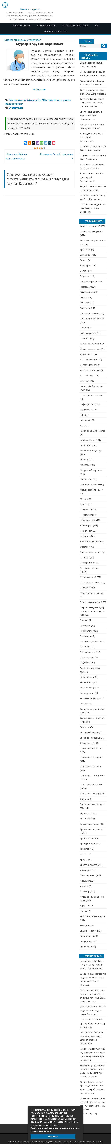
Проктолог (85, 625)
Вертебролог (86, 265)
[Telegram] (45, 143)
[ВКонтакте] (25, 143)
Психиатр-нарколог (89, 641)
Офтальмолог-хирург (90, 582)
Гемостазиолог (87, 292)
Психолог (84, 646)
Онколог (84, 546)
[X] (33, 143)
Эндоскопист (86, 936)
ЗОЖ (97, 26)
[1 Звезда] (35, 148)
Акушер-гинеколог (89, 226)
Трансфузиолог (87, 843)
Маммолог (85, 464)
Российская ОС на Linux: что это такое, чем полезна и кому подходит (91, 965)
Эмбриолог (85, 925)
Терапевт (84, 813)
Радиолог (84, 662)
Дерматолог (86, 354)
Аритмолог (85, 249)
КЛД (82, 425)
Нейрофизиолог (88, 520)
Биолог (83, 260)
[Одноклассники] (29, 143)
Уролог (83, 859)
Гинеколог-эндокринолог (92, 318)
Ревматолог (86, 682)
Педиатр (84, 587)
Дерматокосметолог (90, 349)
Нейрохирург (86, 525)
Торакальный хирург (90, 824)
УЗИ (82, 854)
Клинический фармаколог (92, 430)
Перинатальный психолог (92, 593)
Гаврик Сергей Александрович (91, 177)
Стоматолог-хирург (89, 793)
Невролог (84, 509)
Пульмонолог (86, 657)
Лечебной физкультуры (91, 450)
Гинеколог (85, 308)
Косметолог (86, 445)
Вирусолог (85, 276)
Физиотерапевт (87, 875)
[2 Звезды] (37, 148)
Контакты (68, 1141)
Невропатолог (87, 514)
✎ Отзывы (39, 89)
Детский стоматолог (90, 370)
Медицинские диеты (47, 26)
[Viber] (37, 143)
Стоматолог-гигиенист (91, 748)
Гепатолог (85, 302)
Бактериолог (86, 254)
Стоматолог (34, 39)
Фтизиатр (84, 891)
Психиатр (84, 636)
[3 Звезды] (39, 148)
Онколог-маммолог (89, 552)
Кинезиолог (85, 420)
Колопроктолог (87, 440)
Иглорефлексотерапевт (92, 395)
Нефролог (85, 536)
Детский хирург (87, 375)
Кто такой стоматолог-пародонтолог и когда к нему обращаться (93, 1010)
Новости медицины (21, 26)
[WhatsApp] (41, 143)
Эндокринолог (87, 930)
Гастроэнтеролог (88, 281)
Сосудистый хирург (89, 732)
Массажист (85, 479)
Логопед (84, 459)
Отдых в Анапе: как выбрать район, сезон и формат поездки (93, 1023)
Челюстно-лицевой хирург (93, 916)
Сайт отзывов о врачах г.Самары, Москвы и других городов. (35, 1141)
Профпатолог (87, 630)
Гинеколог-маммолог (90, 313)
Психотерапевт (87, 652)
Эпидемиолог (86, 941)
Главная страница (14, 39)
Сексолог (84, 703)
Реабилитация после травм (75, 26)
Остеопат (85, 557)
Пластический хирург (90, 602)
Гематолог (85, 286)
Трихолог (84, 848)
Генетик (84, 297)
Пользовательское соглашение (88, 1141)
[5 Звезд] (44, 148)
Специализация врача (54, 31)
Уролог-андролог (88, 864)
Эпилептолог (86, 946)
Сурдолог (84, 799)
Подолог (84, 620)
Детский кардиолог (89, 359)
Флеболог (85, 880)
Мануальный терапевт (91, 470)
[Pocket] (54, 143)
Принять (53, 1136)
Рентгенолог (86, 687)
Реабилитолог (87, 677)
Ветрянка (84, 270)
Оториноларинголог (90, 568)
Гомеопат (85, 338)
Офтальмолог (87, 577)
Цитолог (84, 911)
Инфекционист (87, 404)
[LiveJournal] (49, 143)
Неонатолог (86, 530)
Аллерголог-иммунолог (91, 231)
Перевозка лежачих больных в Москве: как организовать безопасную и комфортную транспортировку (93, 1106)
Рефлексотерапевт (89, 698)
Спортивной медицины (91, 737)
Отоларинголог (87, 562)
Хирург (83, 905)
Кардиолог (85, 409)
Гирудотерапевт (88, 333)
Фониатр (84, 886)
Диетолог (84, 381)
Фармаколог (86, 870)
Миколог (84, 499)
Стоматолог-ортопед (90, 766)
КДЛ (82, 415)
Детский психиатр (89, 364)
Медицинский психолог (91, 489)
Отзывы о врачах (30, 9)
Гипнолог (84, 327)
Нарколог (84, 504)
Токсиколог (85, 818)
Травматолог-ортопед (91, 829)
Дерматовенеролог (89, 343)
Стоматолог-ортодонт (91, 757)
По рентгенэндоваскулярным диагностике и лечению (92, 611)
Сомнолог (85, 727)
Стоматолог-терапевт (91, 784)
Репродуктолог (87, 693)
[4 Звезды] (42, 148)
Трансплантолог (88, 838)
